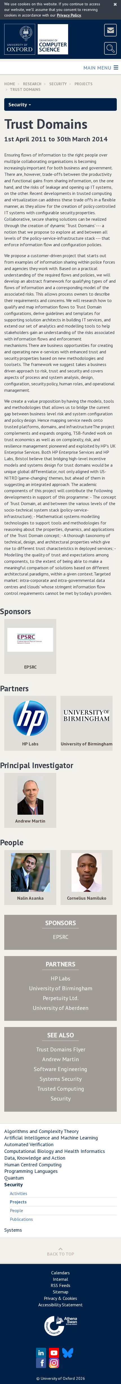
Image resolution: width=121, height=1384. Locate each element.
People (16, 1210)
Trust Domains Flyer (60, 1049)
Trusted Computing (60, 1088)
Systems (13, 1230)
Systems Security (61, 1079)
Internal (60, 1279)
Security (58, 83)
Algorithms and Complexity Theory (41, 1131)
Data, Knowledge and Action (34, 1158)
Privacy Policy (69, 15)
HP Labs (60, 978)
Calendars (60, 1272)
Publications (21, 1219)
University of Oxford (58, 1378)
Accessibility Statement (60, 1304)
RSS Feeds (60, 1285)
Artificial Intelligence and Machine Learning (51, 1137)
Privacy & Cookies (60, 1298)
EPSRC (60, 937)
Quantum (14, 1178)
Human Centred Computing (33, 1164)
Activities (18, 1193)
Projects (84, 83)
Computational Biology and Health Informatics (54, 1151)
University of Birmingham (60, 988)
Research (32, 83)
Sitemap (60, 1292)
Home (9, 83)
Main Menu (98, 67)
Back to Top (60, 1254)
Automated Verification (28, 1144)
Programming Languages (31, 1171)
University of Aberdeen (60, 1008)
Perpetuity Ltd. (61, 998)
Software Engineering (60, 1069)
